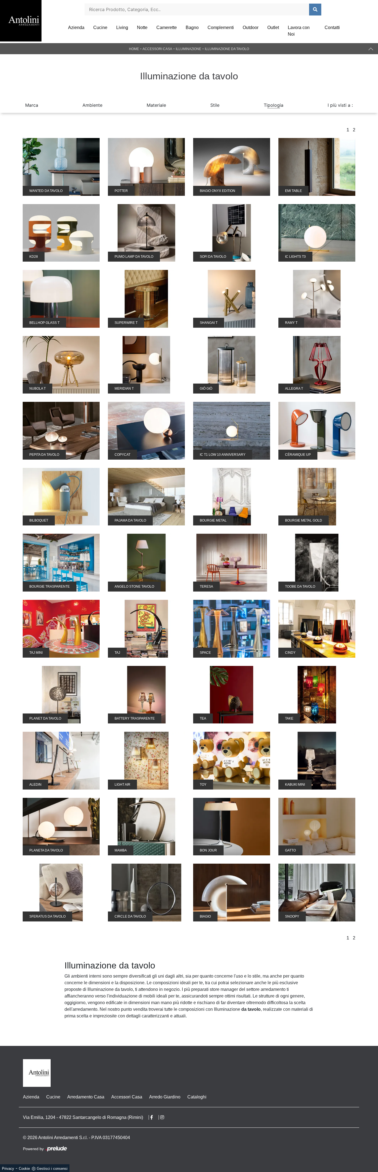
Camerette (166, 27)
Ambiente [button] (92, 105)
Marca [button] (31, 105)
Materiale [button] (156, 105)
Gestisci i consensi (52, 1168)
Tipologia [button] (273, 105)
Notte (142, 27)
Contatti (332, 27)
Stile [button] (214, 105)
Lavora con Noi (299, 31)
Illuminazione (188, 49)
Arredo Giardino (164, 1097)
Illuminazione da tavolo (227, 49)
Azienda (76, 27)
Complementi (221, 27)
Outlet (273, 27)
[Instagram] (165, 1117)
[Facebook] (154, 1117)
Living (122, 27)
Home (134, 49)
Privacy (8, 1168)
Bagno (192, 27)
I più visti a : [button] (340, 105)
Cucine (100, 27)
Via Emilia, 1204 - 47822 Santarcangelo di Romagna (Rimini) (83, 1117)
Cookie (24, 1168)
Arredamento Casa (85, 1097)
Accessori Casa (157, 49)
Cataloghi (196, 1097)
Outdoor (250, 27)
